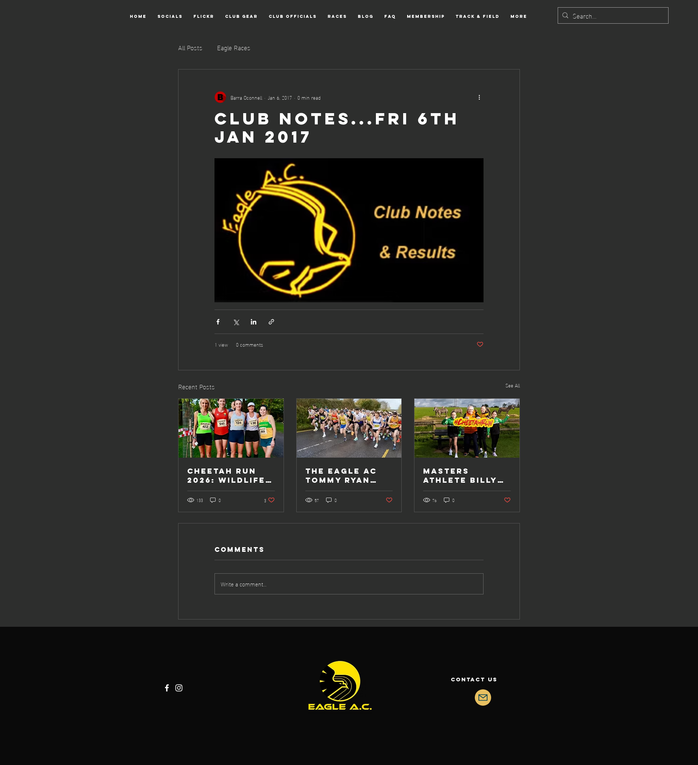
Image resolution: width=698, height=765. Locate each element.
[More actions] (479, 97)
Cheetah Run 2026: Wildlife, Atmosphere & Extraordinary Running (229, 475)
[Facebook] (167, 688)
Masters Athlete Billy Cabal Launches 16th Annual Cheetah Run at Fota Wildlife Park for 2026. (465, 475)
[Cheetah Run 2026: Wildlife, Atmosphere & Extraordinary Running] (231, 428)
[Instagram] (179, 688)
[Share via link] (271, 321)
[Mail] (483, 697)
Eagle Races (233, 47)
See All (512, 385)
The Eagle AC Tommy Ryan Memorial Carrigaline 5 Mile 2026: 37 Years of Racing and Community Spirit (343, 475)
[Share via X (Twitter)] (235, 321)
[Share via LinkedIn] (253, 321)
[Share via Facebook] (217, 321)
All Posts (190, 47)
